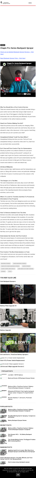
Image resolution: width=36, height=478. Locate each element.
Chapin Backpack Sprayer (19, 263)
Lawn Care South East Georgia (25, 268)
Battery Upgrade (5, 330)
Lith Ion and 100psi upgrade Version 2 (12, 366)
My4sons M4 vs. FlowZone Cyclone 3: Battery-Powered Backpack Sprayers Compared (21, 410)
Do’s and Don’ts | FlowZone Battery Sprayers (14, 354)
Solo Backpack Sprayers (8, 281)
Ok (18, 474)
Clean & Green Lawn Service (8, 268)
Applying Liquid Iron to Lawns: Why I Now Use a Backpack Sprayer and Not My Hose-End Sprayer (21, 451)
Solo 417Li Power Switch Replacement (12, 360)
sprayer (3, 271)
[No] (34, 472)
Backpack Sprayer (5, 263)
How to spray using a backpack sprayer (19, 462)
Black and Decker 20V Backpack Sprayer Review (21, 378)
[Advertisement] (18, 24)
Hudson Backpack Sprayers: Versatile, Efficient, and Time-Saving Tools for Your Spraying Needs (16, 458)
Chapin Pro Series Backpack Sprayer (10, 266)
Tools (9, 271)
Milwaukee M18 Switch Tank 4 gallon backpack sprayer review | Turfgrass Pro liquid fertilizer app (21, 393)
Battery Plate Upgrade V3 (8, 306)
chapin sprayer (26, 266)
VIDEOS (3, 45)
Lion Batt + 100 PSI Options (15, 375)
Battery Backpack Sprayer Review (17, 420)
